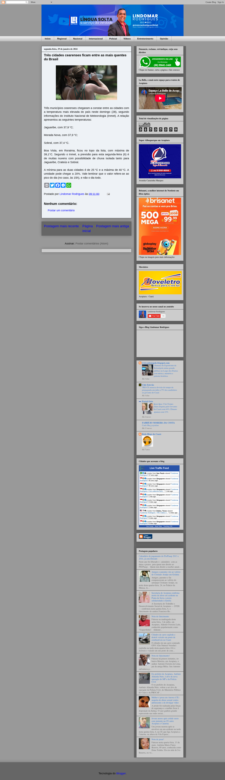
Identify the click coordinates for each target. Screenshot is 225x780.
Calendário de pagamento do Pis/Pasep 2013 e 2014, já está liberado (159, 557)
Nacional (77, 38)
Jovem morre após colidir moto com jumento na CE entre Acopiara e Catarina (165, 721)
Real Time (158, 526)
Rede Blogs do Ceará (151, 434)
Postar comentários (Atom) (91, 243)
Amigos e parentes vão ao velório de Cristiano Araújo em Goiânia (166, 573)
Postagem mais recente (61, 226)
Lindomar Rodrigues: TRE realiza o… (154, 513)
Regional (62, 38)
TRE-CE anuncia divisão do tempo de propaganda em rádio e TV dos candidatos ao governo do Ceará (159, 390)
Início (48, 38)
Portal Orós (147, 401)
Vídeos (127, 38)
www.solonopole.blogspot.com (156, 362)
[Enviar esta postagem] (108, 193)
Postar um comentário (61, 210)
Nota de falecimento (160, 616)
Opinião (164, 38)
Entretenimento (145, 38)
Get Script (149, 526)
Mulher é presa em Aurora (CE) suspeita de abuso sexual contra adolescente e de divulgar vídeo (165, 700)
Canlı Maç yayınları (150, 425)
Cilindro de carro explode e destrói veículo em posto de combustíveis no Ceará (163, 637)
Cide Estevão (148, 384)
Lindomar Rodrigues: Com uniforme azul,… (159, 490)
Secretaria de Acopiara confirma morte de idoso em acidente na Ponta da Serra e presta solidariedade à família (165, 596)
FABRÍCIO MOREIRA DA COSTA (158, 422)
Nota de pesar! (158, 739)
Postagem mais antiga (112, 226)
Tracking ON (167, 526)
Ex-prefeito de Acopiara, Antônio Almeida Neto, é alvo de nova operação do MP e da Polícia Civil (166, 677)
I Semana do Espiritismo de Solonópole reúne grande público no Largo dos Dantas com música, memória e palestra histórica (166, 370)
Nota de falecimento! (161, 655)
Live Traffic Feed (159, 468)
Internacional (96, 38)
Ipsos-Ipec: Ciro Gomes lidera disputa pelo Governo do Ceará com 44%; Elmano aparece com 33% (165, 408)
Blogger (121, 773)
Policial (113, 38)
